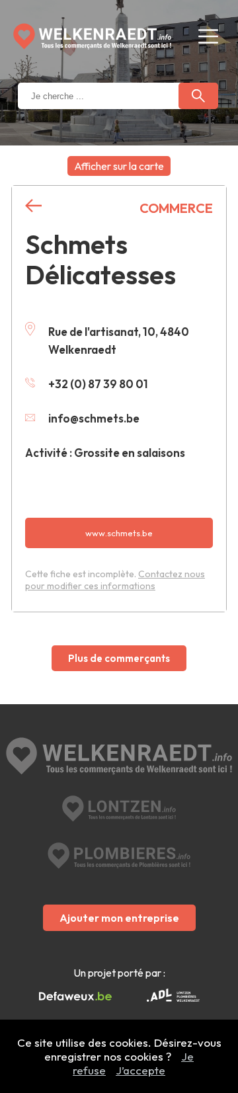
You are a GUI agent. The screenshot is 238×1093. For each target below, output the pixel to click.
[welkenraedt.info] (119, 757)
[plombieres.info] (119, 855)
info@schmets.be (93, 418)
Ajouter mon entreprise (119, 917)
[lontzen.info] (119, 808)
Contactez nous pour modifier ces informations (115, 580)
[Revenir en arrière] (33, 206)
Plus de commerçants (119, 658)
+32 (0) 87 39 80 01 (98, 384)
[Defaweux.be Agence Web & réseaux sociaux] (75, 996)
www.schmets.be (119, 533)
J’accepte (140, 1070)
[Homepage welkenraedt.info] (92, 36)
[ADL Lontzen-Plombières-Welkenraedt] (173, 996)
